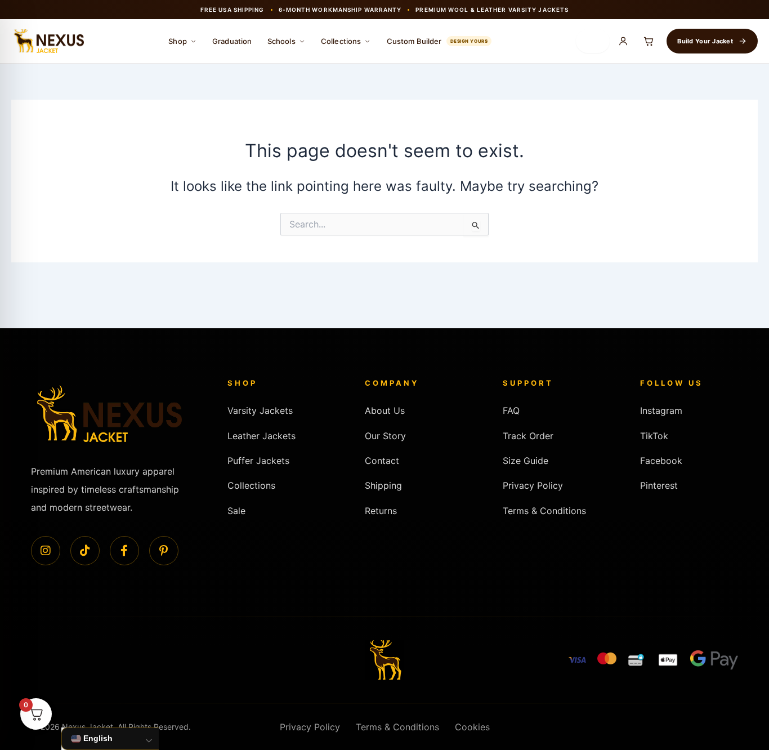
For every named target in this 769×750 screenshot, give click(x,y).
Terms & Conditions (544, 510)
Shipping (383, 485)
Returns (381, 510)
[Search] (593, 41)
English (97, 738)
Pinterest (659, 485)
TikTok (654, 435)
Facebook (661, 460)
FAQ (511, 410)
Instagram (661, 410)
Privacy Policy (533, 485)
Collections (341, 41)
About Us (385, 410)
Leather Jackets (261, 435)
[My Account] (623, 41)
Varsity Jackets (260, 410)
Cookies (472, 727)
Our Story (385, 435)
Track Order (528, 435)
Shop (177, 41)
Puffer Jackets (258, 460)
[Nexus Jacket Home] (47, 41)
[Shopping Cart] (648, 41)
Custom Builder (437, 41)
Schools (281, 41)
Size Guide (525, 460)
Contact (382, 460)
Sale (236, 510)
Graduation (232, 41)
